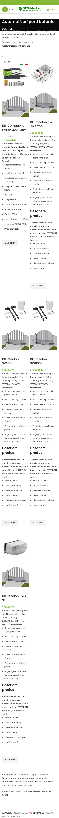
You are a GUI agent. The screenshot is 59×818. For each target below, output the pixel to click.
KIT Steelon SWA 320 (14, 598)
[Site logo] (29, 9)
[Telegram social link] (33, 3)
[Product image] (15, 103)
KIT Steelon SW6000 (38, 361)
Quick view (5, 249)
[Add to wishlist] (5, 236)
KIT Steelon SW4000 (10, 361)
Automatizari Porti (22, 42)
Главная (6, 42)
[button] (10, 243)
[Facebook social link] (26, 3)
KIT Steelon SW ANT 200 (41, 124)
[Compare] (5, 120)
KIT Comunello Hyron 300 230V (14, 127)
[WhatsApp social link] (29, 3)
